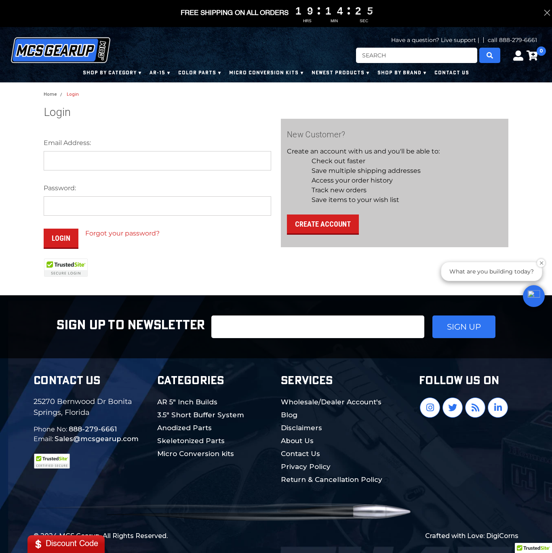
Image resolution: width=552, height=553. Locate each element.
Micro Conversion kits (195, 454)
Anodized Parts (184, 428)
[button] (534, 296)
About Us (297, 441)
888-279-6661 (93, 429)
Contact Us (300, 454)
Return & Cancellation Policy (331, 479)
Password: (60, 188)
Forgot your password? (122, 233)
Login (73, 94)
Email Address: (67, 143)
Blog (289, 415)
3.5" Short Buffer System (200, 415)
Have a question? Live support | (435, 40)
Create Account (323, 224)
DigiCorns (502, 536)
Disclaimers (301, 428)
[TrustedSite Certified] (66, 268)
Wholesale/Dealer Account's (331, 402)
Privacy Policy (306, 467)
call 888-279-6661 (512, 40)
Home (50, 94)
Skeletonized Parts (191, 441)
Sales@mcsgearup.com (97, 439)
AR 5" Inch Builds (187, 402)
